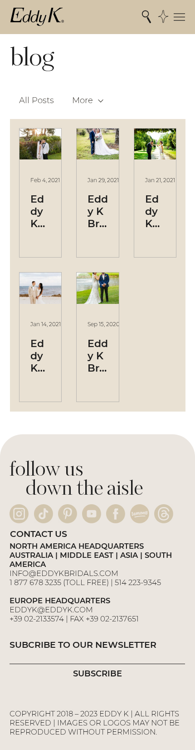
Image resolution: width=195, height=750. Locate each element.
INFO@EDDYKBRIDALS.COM (65, 573)
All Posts (36, 100)
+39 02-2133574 (37, 618)
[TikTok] (43, 513)
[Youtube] (91, 513)
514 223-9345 (138, 582)
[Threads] (163, 513)
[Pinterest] (67, 513)
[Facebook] (115, 513)
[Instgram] (19, 513)
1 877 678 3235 (35, 582)
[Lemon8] (139, 513)
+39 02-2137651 (112, 618)
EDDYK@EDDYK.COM (51, 609)
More (82, 100)
